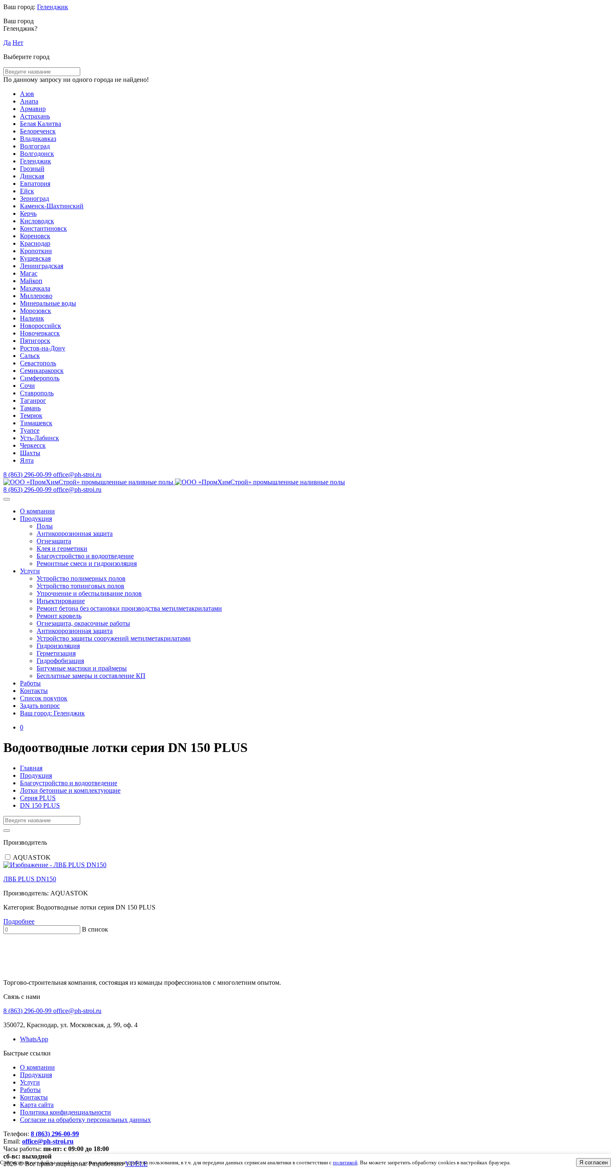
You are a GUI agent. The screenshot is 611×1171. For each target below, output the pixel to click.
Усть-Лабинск (39, 437)
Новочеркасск (40, 333)
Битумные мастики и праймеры (82, 668)
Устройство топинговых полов (80, 585)
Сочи (27, 385)
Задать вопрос (40, 705)
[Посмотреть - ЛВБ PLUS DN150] (305, 865)
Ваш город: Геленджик (52, 713)
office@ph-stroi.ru (48, 1141)
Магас (28, 273)
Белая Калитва (40, 123)
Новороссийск (40, 325)
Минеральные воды (48, 303)
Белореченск (38, 131)
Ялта (27, 460)
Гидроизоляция (58, 645)
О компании (37, 511)
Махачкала (35, 288)
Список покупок (43, 698)
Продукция (36, 518)
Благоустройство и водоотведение (85, 556)
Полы (45, 526)
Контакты (34, 690)
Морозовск (35, 310)
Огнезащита (54, 541)
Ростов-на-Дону (42, 348)
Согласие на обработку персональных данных (85, 1119)
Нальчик (32, 318)
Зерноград (34, 198)
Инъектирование (61, 600)
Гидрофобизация (60, 660)
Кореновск (35, 235)
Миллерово (36, 295)
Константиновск (43, 228)
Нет (17, 42)
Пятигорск (35, 340)
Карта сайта (37, 1104)
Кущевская (35, 258)
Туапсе (29, 430)
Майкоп (31, 280)
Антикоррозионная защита (75, 533)
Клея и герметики (62, 548)
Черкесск (33, 445)
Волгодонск (37, 153)
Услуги (30, 570)
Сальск (30, 355)
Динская (32, 176)
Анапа (29, 101)
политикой (345, 1162)
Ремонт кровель (59, 615)
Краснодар (35, 243)
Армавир (33, 108)
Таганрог (33, 400)
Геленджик (52, 6)
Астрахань (35, 116)
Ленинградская (41, 265)
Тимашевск (36, 422)
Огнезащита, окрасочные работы (83, 623)
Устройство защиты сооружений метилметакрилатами (114, 638)
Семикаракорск (42, 370)
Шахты (30, 452)
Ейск (27, 191)
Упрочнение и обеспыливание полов (89, 593)
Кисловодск (37, 220)
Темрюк (31, 415)
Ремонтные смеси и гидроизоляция (87, 563)
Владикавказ (38, 138)
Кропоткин (36, 250)
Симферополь (39, 378)
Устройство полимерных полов (81, 578)
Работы (30, 683)
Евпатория (35, 183)
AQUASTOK (32, 857)
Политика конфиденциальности (65, 1112)
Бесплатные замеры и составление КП (91, 675)
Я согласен (593, 1162)
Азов (27, 93)
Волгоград (35, 146)
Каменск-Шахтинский (52, 206)
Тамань (30, 408)
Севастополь (38, 363)
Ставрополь (37, 393)
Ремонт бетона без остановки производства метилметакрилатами (129, 608)
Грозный (32, 168)
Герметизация (56, 653)
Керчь (28, 213)
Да (7, 42)
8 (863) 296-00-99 (55, 1133)
